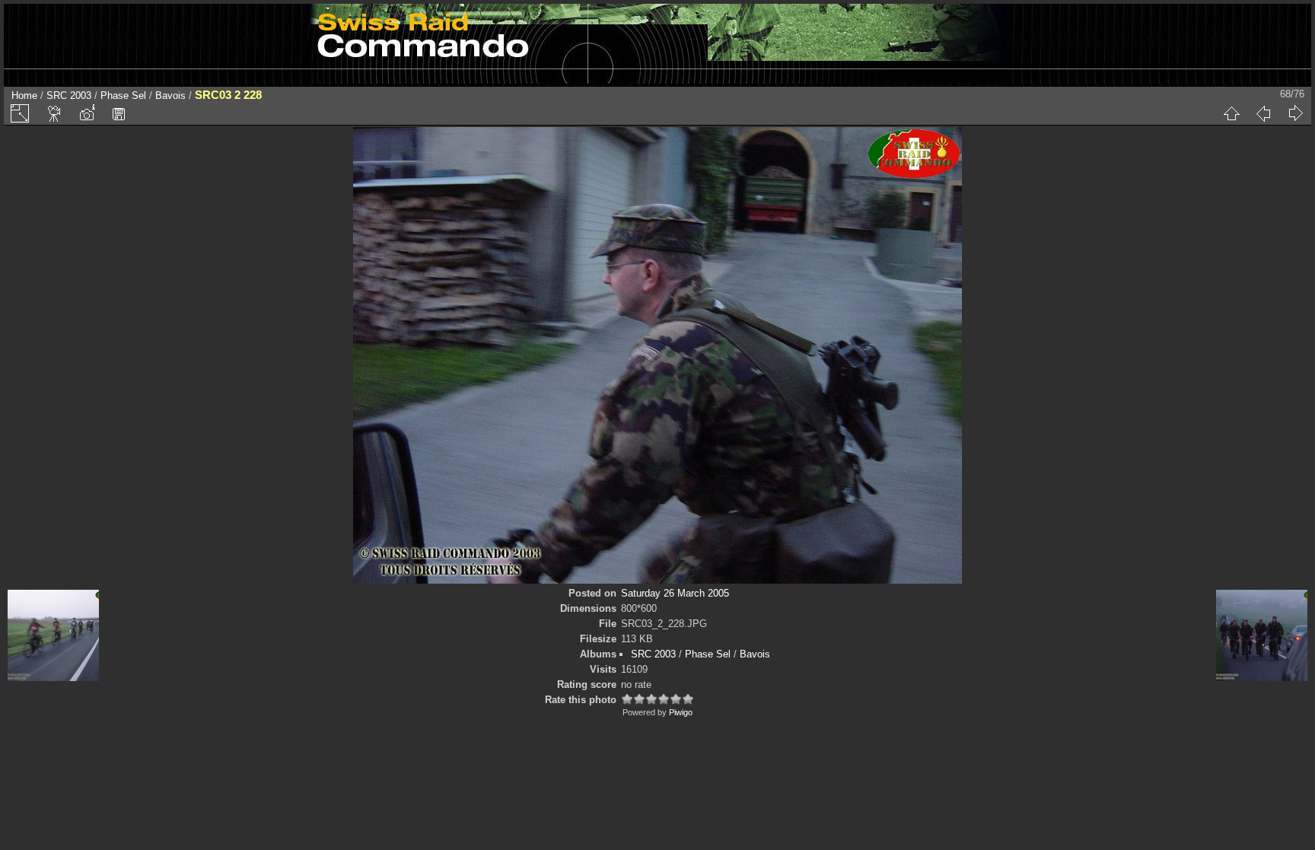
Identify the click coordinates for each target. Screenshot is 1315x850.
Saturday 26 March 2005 (675, 593)
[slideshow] (55, 113)
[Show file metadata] (87, 113)
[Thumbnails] (1231, 113)
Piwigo (681, 712)
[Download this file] (119, 113)
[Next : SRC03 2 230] (1295, 113)
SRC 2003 (68, 95)
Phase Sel (123, 95)
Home (24, 95)
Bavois (170, 95)
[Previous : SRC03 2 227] (1263, 113)
